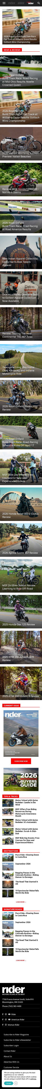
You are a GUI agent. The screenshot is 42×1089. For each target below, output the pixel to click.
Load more (20, 902)
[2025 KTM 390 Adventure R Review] (21, 647)
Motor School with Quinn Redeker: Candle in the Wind (26, 802)
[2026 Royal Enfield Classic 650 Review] (21, 397)
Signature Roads (13, 909)
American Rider (17, 1020)
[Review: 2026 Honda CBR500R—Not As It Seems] (21, 179)
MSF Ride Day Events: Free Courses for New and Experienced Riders (27, 840)
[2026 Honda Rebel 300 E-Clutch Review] (21, 504)
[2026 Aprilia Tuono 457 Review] (21, 540)
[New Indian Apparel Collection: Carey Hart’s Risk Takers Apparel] (21, 252)
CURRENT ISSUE (11, 705)
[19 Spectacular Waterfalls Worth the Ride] (8, 893)
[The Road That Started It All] (8, 884)
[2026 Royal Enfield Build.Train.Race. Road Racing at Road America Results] (21, 216)
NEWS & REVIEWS (12, 50)
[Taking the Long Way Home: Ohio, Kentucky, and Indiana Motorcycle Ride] (21, 361)
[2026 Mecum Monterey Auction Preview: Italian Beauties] (21, 143)
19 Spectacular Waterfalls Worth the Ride (27, 892)
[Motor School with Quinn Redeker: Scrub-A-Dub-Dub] (8, 832)
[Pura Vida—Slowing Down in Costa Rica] (8, 858)
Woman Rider (13, 1025)
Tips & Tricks (11, 796)
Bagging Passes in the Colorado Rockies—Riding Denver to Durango (27, 875)
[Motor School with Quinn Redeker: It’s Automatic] (8, 823)
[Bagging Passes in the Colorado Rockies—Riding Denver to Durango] (8, 875)
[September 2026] (21, 733)
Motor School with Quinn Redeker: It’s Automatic (26, 821)
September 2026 (22, 864)
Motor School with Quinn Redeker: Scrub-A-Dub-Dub (26, 831)
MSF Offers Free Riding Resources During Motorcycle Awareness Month (26, 812)
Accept (8, 1083)
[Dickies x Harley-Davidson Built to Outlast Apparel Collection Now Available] (21, 288)
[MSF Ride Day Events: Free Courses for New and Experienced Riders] (21, 468)
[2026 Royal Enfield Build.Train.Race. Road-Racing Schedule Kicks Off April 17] (21, 432)
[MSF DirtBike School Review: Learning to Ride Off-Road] (21, 576)
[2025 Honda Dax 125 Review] (21, 611)
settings (33, 1079)
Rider (13, 1014)
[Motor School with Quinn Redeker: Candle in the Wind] (8, 803)
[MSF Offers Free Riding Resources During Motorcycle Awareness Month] (8, 812)
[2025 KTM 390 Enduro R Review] (21, 683)
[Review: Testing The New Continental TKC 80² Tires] (21, 324)
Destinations (11, 851)
